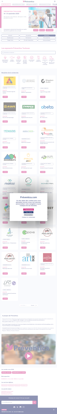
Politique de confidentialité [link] (28, 217)
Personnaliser (28, 215)
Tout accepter (29, 209)
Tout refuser (29, 212)
